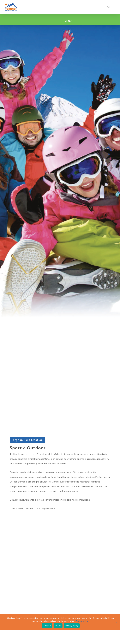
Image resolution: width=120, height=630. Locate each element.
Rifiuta (58, 625)
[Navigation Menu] (114, 6)
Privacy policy (82, 621)
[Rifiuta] (116, 622)
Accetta (47, 625)
